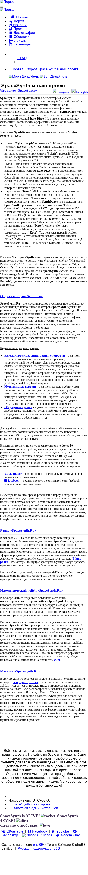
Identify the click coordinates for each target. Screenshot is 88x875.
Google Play (69, 835)
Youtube (62, 831)
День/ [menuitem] (30, 76)
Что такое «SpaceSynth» (18, 90)
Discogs (45, 835)
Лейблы (20, 40)
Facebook (39, 831)
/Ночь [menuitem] (59, 76)
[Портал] (7, 2)
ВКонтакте (14, 831)
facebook (13, 480)
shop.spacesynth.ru (25, 682)
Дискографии (23, 33)
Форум (18, 21)
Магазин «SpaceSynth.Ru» (20, 671)
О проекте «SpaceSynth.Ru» (21, 296)
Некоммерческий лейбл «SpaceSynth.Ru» (31, 590)
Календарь (21, 44)
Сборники (20, 36)
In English (82, 92)
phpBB (38, 844)
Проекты (19, 29)
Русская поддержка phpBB (39, 848)
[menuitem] (22, 58)
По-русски (63, 92)
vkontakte (15, 473)
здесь (57, 659)
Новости (19, 25)
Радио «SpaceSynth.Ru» (18, 530)
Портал (21, 17)
